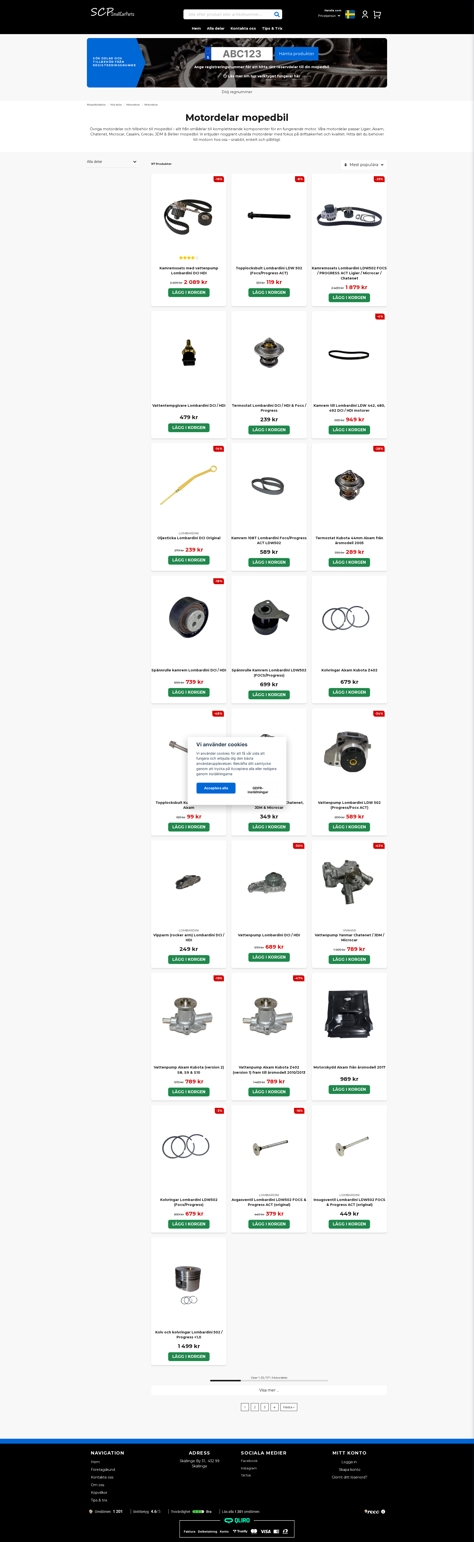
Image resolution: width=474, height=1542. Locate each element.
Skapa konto (349, 1469)
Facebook (249, 1461)
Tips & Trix (272, 28)
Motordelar (133, 104)
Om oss (97, 1485)
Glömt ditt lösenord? (349, 1477)
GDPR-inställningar (258, 790)
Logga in (349, 1462)
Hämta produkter (296, 53)
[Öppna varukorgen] (377, 14)
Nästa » (289, 1407)
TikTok (246, 1475)
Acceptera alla (216, 788)
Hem (196, 28)
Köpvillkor (99, 1492)
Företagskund (103, 1469)
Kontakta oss (243, 28)
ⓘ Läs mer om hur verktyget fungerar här (261, 76)
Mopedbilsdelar (96, 104)
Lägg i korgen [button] (188, 292)
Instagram (249, 1468)
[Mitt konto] (365, 14)
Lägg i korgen (269, 292)
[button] (277, 14)
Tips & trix (99, 1500)
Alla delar (216, 28)
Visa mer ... (269, 1390)
